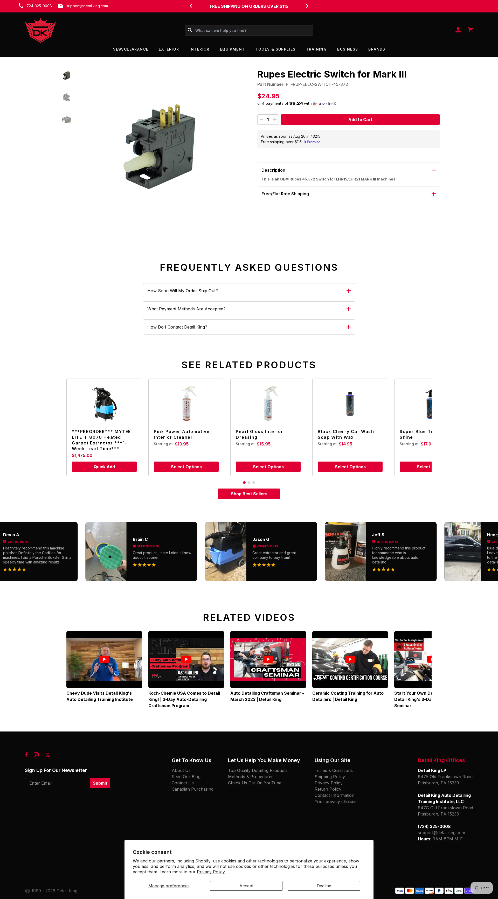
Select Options (186, 466)
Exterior (169, 49)
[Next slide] (307, 6)
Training (316, 49)
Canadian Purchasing (192, 789)
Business (347, 49)
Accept (246, 885)
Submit (100, 783)
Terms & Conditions (334, 770)
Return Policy (328, 789)
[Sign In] (458, 30)
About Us (181, 770)
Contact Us (183, 782)
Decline (324, 885)
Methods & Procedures (250, 776)
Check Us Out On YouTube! (255, 782)
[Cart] (470, 30)
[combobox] (249, 30)
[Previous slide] (191, 6)
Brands (376, 49)
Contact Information (334, 795)
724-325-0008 (39, 6)
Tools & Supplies (275, 49)
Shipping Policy (330, 776)
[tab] (244, 482)
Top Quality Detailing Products (258, 770)
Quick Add (104, 466)
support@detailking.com (87, 6)
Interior (200, 49)
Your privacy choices (335, 801)
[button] (66, 75)
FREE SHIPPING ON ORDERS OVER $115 (249, 6)
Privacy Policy (211, 871)
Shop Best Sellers (249, 493)
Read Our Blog (186, 776)
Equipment (232, 49)
